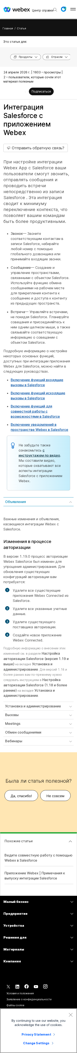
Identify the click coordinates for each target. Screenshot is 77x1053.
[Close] (70, 1015)
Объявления (15, 502)
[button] (63, 9)
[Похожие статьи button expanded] (70, 841)
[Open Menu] (73, 9)
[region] (38, 1030)
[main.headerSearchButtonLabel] (55, 8)
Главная (8, 28)
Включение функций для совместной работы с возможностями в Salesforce (35, 411)
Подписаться (41, 91)
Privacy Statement (36, 1034)
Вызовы (12, 715)
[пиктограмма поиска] (55, 10)
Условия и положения (20, 993)
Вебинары (13, 741)
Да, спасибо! (21, 796)
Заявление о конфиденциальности (28, 999)
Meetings (12, 723)
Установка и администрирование (33, 706)
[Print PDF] (25, 92)
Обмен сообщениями (23, 732)
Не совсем (55, 796)
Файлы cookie (15, 1005)
